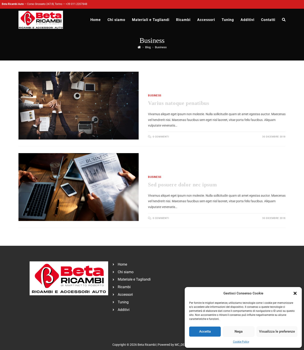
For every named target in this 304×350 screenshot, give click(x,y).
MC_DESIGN (183, 344)
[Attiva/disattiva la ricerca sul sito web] (284, 20)
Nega (239, 331)
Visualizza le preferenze (277, 331)
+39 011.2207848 (76, 4)
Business (161, 47)
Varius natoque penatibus (178, 103)
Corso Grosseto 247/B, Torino (44, 4)
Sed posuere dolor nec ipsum (182, 185)
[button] (295, 293)
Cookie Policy (241, 341)
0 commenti (161, 136)
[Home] (139, 47)
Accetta (205, 331)
